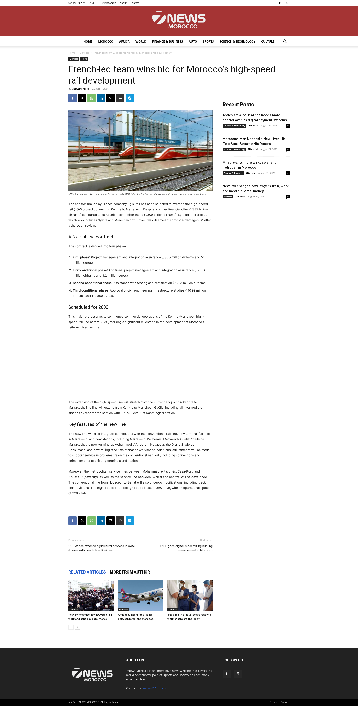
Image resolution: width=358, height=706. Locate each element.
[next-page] (77, 627)
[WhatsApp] (91, 98)
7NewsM (253, 125)
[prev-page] (71, 627)
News (84, 58)
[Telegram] (130, 98)
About (123, 2)
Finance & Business (167, 41)
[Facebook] (280, 3)
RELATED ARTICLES (87, 572)
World (140, 41)
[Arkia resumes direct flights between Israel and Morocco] (140, 595)
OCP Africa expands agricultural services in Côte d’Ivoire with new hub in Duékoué (101, 548)
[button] (285, 42)
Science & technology (237, 41)
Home (87, 41)
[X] (286, 3)
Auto (193, 41)
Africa (124, 41)
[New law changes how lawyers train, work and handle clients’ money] (91, 595)
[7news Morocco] (179, 21)
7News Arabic (109, 2)
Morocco (105, 41)
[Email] (110, 98)
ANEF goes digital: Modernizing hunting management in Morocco (186, 548)
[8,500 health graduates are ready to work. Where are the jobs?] (190, 595)
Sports (208, 41)
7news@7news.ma (155, 688)
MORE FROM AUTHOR (130, 572)
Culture (268, 41)
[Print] (120, 98)
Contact (135, 2)
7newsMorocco (80, 88)
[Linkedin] (101, 98)
